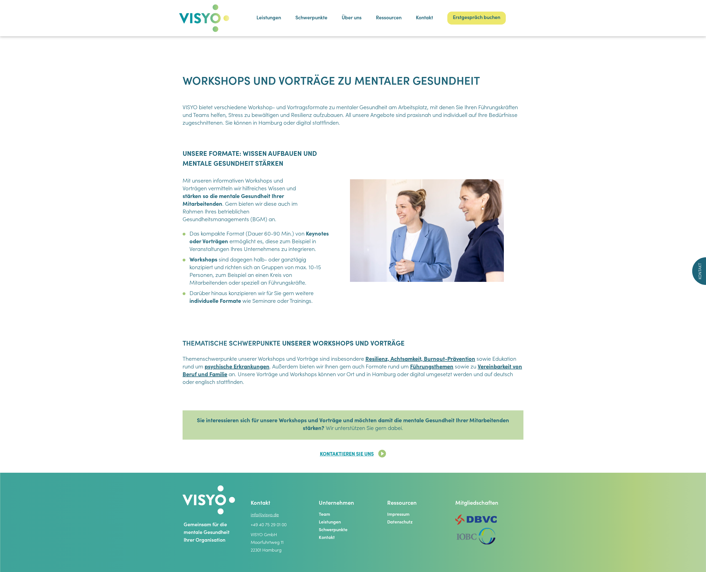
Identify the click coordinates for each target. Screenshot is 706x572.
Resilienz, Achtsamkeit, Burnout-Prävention (420, 359)
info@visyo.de (265, 515)
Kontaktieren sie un (345, 454)
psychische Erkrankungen (237, 367)
